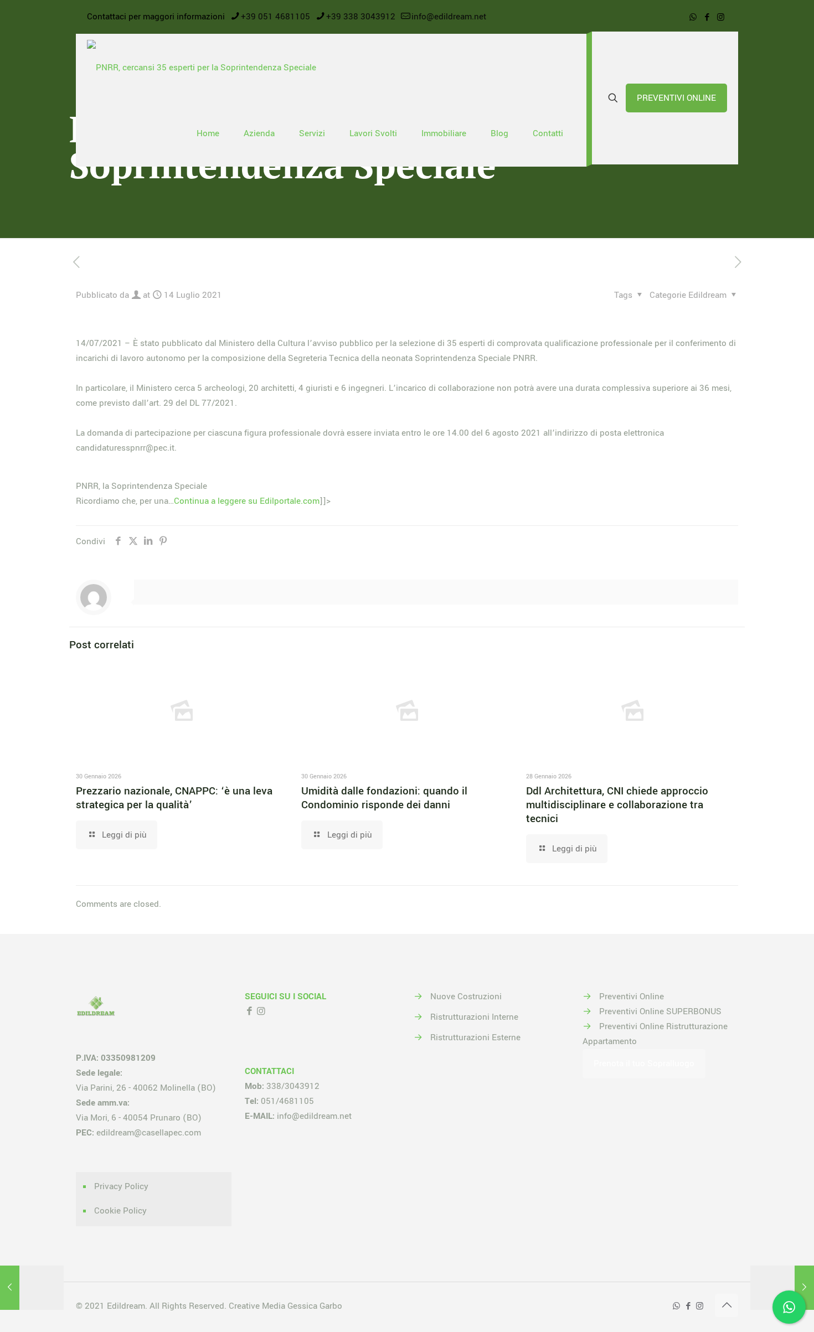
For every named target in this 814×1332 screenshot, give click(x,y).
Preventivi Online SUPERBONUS (660, 1011)
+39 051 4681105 (275, 17)
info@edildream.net (448, 17)
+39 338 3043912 (360, 17)
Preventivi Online (631, 996)
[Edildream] (201, 67)
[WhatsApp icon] (693, 17)
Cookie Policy (120, 1211)
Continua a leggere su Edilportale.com (247, 501)
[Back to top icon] (726, 1305)
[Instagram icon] (721, 17)
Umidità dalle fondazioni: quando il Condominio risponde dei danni (384, 798)
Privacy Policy (121, 1186)
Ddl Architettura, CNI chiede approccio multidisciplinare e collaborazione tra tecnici (617, 805)
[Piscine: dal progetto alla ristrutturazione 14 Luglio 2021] (782, 1288)
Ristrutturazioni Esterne (475, 1037)
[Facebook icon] (707, 17)
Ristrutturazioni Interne (474, 1017)
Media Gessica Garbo (302, 1306)
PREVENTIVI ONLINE (676, 98)
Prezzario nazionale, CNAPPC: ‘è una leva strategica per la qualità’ (174, 798)
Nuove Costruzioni (466, 996)
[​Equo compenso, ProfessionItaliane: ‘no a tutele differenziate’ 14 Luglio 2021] (32, 1288)
